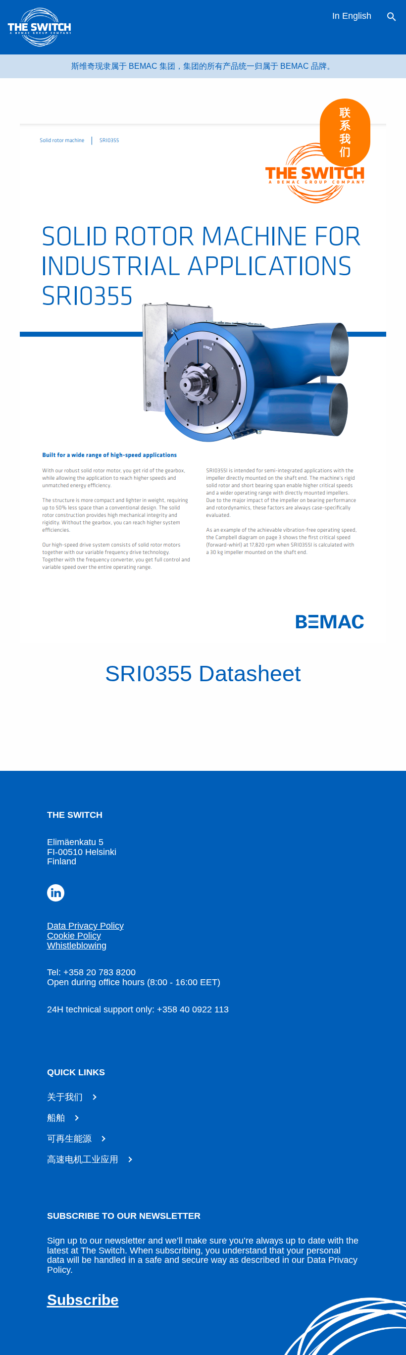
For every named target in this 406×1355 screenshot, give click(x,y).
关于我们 (65, 1097)
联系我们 (345, 132)
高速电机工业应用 (82, 1159)
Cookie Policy (74, 936)
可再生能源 (69, 1138)
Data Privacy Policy (85, 926)
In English (351, 16)
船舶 (56, 1117)
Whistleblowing (76, 946)
